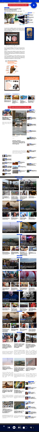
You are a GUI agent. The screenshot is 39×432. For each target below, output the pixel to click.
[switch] (25, 427)
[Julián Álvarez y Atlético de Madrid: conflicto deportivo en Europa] (26, 398)
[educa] (26, 388)
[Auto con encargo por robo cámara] (3, 167)
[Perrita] (3, 174)
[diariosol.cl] (2, 1)
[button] (7, 94)
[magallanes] (28, 171)
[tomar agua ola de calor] (26, 20)
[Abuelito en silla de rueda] (28, 118)
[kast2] (26, 393)
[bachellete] (26, 403)
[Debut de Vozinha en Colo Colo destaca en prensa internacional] (26, 383)
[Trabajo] (28, 158)
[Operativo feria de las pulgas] (3, 170)
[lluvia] (26, 18)
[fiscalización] (28, 111)
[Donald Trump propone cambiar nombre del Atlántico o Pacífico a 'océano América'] (26, 407)
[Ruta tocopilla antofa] (26, 15)
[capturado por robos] (26, 412)
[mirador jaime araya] (28, 125)
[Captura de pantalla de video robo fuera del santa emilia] (3, 163)
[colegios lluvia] (26, 23)
